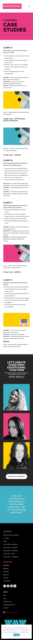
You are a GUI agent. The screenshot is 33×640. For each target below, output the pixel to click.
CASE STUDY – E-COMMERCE (10, 557)
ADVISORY (6, 571)
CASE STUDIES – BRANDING (10, 544)
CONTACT (6, 608)
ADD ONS (5, 578)
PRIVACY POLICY (7, 601)
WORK (5, 541)
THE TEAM (6, 538)
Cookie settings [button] (24, 632)
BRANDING (6, 565)
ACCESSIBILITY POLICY (9, 604)
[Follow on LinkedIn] (14, 586)
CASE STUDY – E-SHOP (9, 553)
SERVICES (5, 574)
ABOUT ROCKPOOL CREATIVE (11, 535)
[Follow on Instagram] (8, 586)
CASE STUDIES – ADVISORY (10, 547)
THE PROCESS (6, 581)
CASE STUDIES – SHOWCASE (10, 550)
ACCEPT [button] (16, 634)
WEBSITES (6, 568)
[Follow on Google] (11, 586)
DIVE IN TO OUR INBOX (16, 476)
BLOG (4, 595)
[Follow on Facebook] (4, 586)
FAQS (4, 598)
